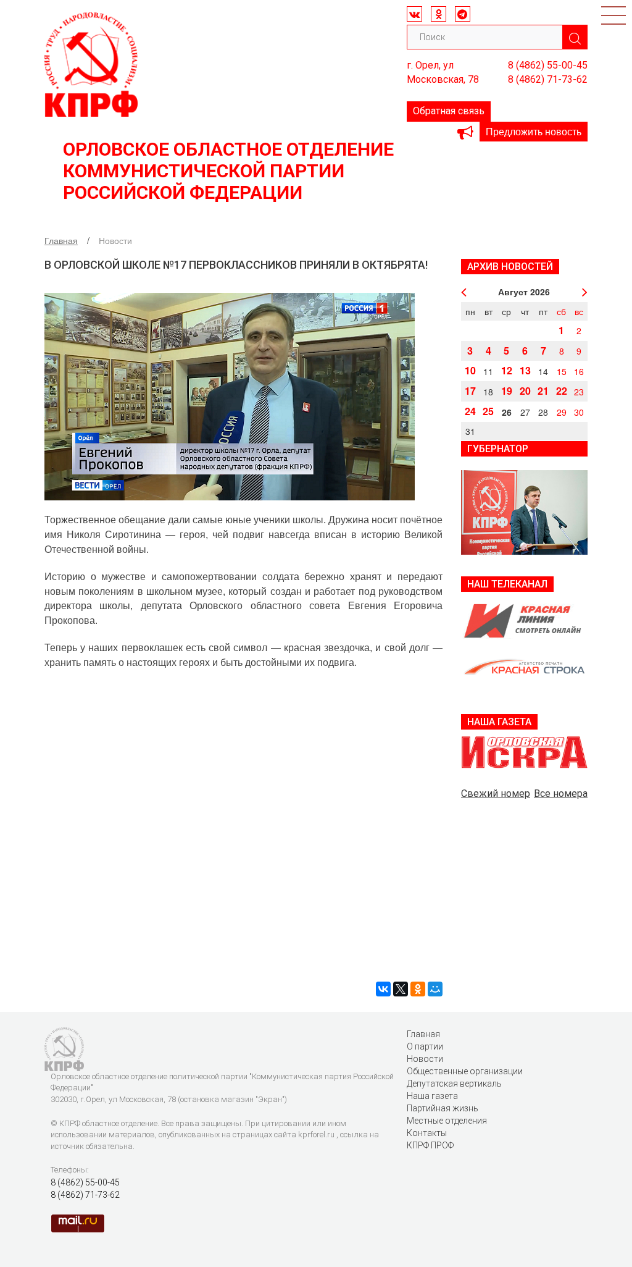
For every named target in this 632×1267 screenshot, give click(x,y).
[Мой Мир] (435, 989)
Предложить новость (533, 131)
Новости (425, 1059)
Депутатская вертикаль (454, 1083)
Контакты (427, 1133)
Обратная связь (448, 111)
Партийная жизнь (442, 1108)
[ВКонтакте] (383, 989)
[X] (400, 989)
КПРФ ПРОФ (430, 1145)
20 (525, 391)
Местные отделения (447, 1121)
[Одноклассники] (417, 989)
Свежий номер (495, 793)
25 (488, 411)
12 (506, 370)
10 (470, 370)
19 (506, 391)
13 (525, 370)
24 (470, 411)
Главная (61, 240)
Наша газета (432, 1096)
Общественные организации (465, 1071)
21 (543, 391)
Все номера (561, 793)
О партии (425, 1046)
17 (470, 391)
